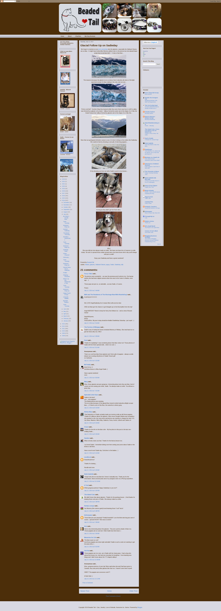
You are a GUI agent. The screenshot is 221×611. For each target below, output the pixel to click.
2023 (63, 181)
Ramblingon (148, 149)
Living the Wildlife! (66, 297)
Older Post (133, 591)
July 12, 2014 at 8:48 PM (91, 511)
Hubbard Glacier (100, 264)
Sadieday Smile (65, 250)
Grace (86, 427)
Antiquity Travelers (151, 206)
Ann (85, 526)
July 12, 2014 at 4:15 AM (91, 360)
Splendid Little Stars (91, 395)
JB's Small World (150, 226)
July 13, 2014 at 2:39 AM (91, 522)
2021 (63, 184)
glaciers (92, 264)
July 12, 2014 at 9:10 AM (91, 453)
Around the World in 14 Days (152, 208)
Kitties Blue (88, 412)
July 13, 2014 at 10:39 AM (92, 559)
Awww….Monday (149, 125)
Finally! (65, 272)
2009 (63, 333)
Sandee (86, 438)
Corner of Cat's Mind (151, 231)
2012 (63, 326)
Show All (159, 244)
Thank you (147, 222)
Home (62, 36)
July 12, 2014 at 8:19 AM (91, 423)
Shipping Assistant (66, 275)
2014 (63, 200)
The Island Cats (89, 494)
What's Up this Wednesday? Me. (66, 281)
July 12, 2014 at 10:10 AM (92, 481)
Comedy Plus (149, 201)
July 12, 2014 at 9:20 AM (91, 470)
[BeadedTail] (143, 52)
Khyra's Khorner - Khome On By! (150, 117)
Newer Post (84, 591)
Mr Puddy (87, 364)
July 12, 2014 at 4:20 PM (91, 490)
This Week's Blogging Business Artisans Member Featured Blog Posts (151, 240)
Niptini (144, 54)
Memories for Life (90, 537)
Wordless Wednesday (66, 238)
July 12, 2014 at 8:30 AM (91, 434)
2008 (63, 335)
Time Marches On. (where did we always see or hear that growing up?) (152, 152)
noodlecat (87, 457)
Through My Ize (149, 216)
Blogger (139, 607)
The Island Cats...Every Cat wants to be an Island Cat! (152, 130)
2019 (63, 188)
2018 (63, 191)
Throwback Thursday (66, 233)
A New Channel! (66, 254)
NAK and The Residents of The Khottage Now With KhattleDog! (105, 294)
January (66, 321)
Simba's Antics (149, 221)
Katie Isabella (88, 474)
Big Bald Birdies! (66, 301)
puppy (108, 264)
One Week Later (149, 232)
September (67, 209)
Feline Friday (148, 203)
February (66, 318)
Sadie (112, 264)
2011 (63, 328)
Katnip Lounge (89, 506)
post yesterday (102, 49)
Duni (85, 340)
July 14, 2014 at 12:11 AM (92, 579)
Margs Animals (149, 190)
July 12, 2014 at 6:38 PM (91, 501)
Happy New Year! (149, 187)
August (66, 212)
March (65, 316)
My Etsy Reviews (90, 36)
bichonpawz (88, 515)
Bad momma (148, 94)
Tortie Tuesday (66, 222)
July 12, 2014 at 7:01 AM (91, 390)
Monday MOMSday (150, 119)
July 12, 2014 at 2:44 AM (91, 290)
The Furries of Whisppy (92, 327)
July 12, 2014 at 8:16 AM (91, 408)
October (66, 207)
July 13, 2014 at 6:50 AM (91, 546)
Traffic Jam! (148, 198)
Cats (146, 217)
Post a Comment (88, 582)
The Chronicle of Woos (152, 171)
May (65, 311)
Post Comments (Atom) (113, 596)
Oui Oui (86, 550)
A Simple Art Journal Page (151, 139)
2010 (63, 331)
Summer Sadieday (66, 230)
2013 (63, 323)
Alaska (87, 264)
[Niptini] (143, 56)
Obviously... (66, 257)
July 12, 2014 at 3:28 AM (91, 336)
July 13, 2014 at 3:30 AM (91, 533)
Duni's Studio (149, 138)
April (65, 313)
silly (122, 264)
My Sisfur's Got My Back (66, 218)
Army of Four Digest (151, 185)
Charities (78, 36)
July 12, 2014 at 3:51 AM (91, 347)
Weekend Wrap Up (66, 226)
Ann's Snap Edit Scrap (152, 92)
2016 (63, 195)
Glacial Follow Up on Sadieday (67, 269)
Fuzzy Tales (88, 273)
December (66, 202)
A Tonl (86, 485)
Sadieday (117, 264)
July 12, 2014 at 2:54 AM (91, 323)
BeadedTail (145, 51)
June (65, 309)
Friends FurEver (150, 111)
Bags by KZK (149, 197)
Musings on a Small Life (152, 157)
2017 (63, 193)
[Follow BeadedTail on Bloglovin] (150, 43)
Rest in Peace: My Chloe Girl (152, 213)
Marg (86, 381)
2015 (63, 198)
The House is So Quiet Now (152, 227)
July (65, 214)
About (70, 36)
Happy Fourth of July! (67, 293)
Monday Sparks (149, 113)
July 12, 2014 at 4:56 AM (91, 377)
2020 (63, 186)
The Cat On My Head (151, 105)
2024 (63, 179)
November (66, 205)
